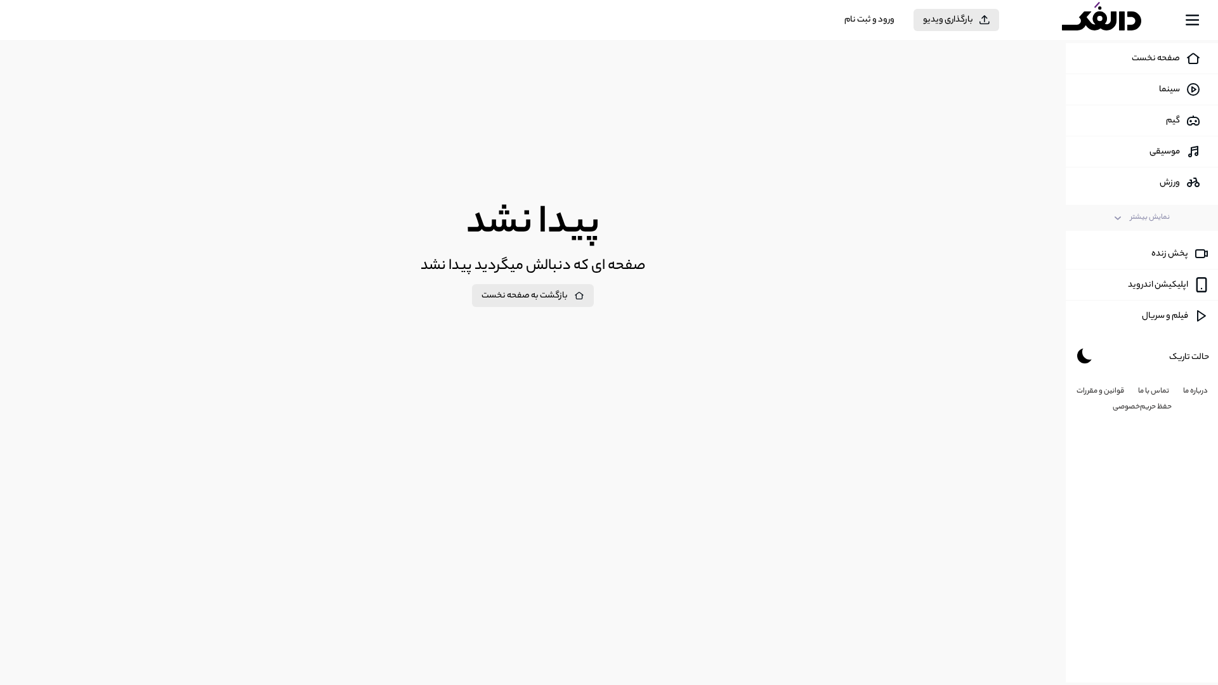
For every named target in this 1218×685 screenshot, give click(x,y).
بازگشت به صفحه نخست (524, 296)
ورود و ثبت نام (869, 20)
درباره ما (1195, 391)
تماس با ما (1153, 391)
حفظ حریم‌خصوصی (1142, 407)
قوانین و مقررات (1100, 391)
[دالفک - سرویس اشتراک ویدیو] (1112, 20)
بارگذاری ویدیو (948, 20)
